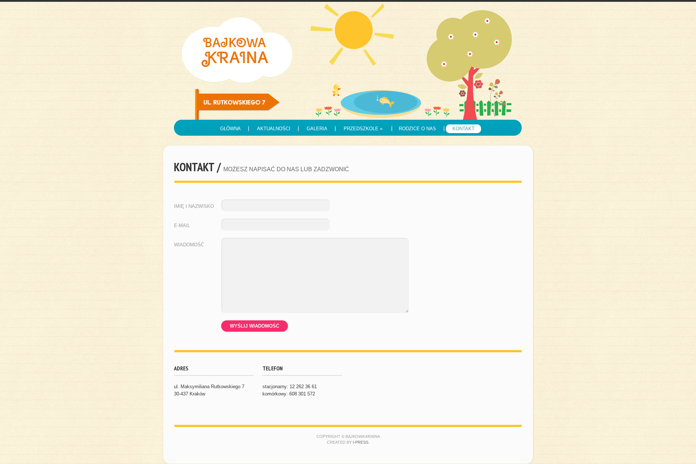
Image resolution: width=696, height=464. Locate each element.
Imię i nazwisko (194, 206)
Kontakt (463, 128)
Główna (230, 128)
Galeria (317, 128)
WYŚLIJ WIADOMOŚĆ (254, 326)
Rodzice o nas (417, 128)
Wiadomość (189, 244)
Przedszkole (363, 128)
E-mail (182, 225)
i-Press (360, 442)
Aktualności (273, 128)
